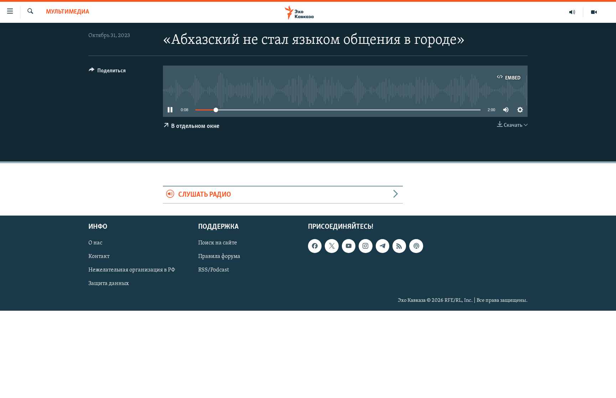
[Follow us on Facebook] (315, 246)
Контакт (98, 256)
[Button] (107, 72)
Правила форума (219, 256)
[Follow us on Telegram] (382, 246)
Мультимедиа (67, 12)
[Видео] (594, 12)
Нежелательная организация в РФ (131, 270)
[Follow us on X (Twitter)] (331, 246)
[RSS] (399, 246)
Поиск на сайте (217, 243)
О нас (95, 243)
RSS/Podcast (213, 270)
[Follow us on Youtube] (348, 246)
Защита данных (108, 283)
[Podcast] (416, 246)
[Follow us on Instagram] (365, 246)
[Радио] (572, 12)
